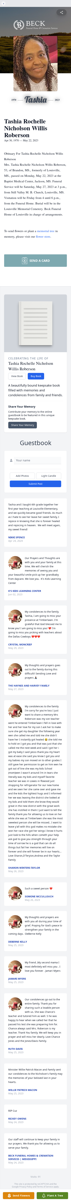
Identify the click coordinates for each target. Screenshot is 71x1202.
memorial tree (45, 231)
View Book (17, 376)
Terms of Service (45, 1186)
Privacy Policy (25, 1186)
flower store (43, 236)
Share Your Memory (22, 425)
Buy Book (36, 376)
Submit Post (35, 483)
